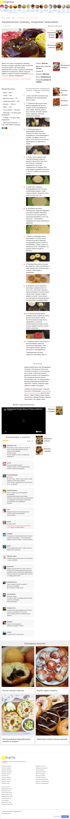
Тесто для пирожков (50, 11)
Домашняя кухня (6, 790)
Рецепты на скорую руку (42, 781)
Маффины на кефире (11, 11)
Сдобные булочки (55, 10)
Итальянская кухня (7, 792)
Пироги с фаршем (15, 11)
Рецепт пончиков (25, 79)
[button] (68, 2)
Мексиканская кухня (7, 804)
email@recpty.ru (5, 762)
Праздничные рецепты (42, 768)
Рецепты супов (6, 783)
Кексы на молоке (63, 11)
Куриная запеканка (6, 10)
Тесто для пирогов (42, 11)
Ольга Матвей (7, 26)
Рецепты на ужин (40, 766)
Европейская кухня (7, 788)
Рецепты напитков (6, 777)
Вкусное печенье (46, 10)
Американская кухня (7, 796)
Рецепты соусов (6, 781)
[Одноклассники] (4, 128)
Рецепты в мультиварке (42, 783)
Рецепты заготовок (7, 771)
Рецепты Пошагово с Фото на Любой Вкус (8, 757)
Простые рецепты (40, 773)
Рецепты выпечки (6, 766)
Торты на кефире (59, 11)
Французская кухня (7, 794)
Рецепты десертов (6, 769)
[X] (6, 128)
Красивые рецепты (41, 777)
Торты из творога (68, 11)
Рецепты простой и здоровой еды (7, 2)
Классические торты (2, 10)
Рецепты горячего (6, 768)
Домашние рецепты (41, 771)
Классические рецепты (42, 779)
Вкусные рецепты (40, 775)
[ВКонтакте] (2, 128)
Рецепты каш (5, 775)
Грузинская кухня (6, 798)
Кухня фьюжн (5, 800)
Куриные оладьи (37, 10)
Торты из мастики (24, 11)
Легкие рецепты (28, 10)
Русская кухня (5, 786)
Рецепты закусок (6, 773)
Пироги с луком (20, 10)
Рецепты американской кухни (11, 79)
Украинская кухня (6, 802)
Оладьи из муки (33, 10)
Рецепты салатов (6, 779)
